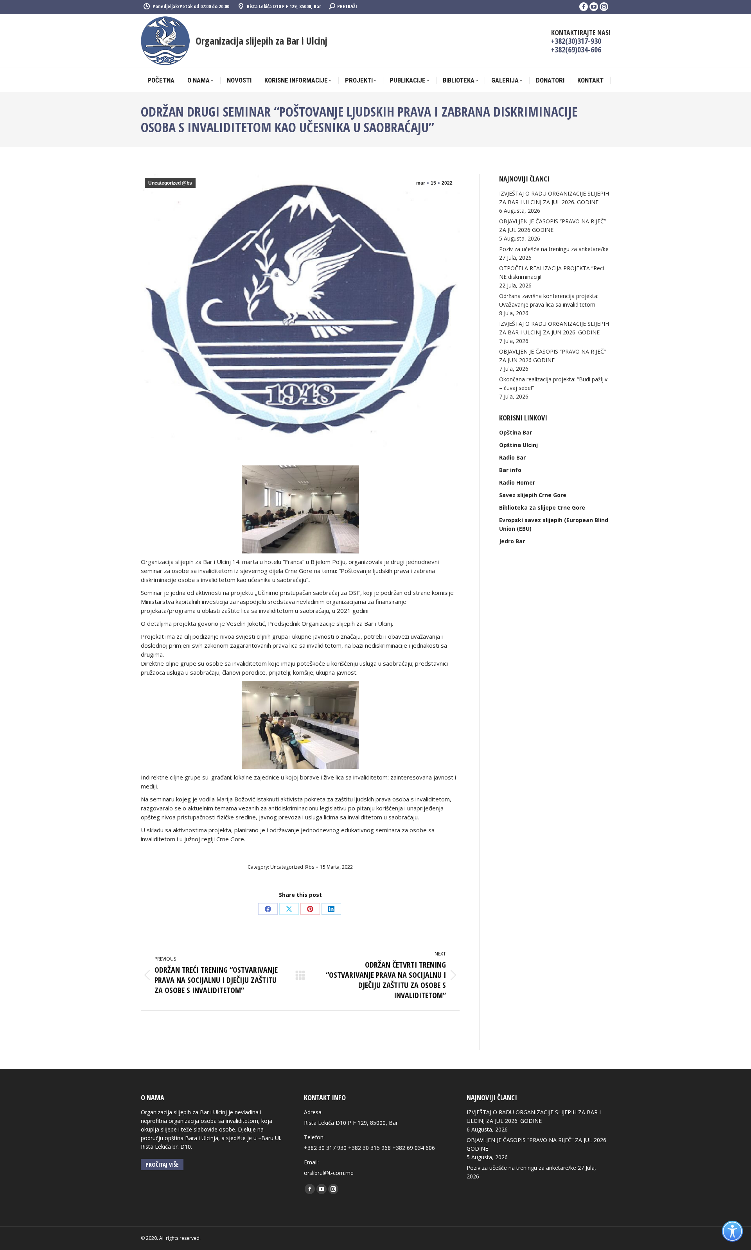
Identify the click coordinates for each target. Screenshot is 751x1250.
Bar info (510, 470)
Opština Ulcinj (518, 445)
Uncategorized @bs (170, 183)
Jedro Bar (512, 541)
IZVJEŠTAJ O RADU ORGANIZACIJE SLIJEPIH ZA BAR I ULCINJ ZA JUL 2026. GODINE (554, 198)
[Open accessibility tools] (732, 1231)
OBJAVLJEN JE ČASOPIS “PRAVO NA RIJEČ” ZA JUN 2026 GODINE (552, 356)
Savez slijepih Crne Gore (532, 495)
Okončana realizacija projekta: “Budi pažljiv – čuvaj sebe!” (553, 383)
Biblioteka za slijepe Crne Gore (542, 507)
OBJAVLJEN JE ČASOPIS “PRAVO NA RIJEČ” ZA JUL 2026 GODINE (552, 225)
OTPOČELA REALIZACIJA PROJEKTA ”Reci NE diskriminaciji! (551, 272)
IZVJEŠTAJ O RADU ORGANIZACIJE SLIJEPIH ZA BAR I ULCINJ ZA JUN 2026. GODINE (554, 328)
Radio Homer (517, 482)
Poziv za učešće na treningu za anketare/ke (554, 249)
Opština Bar (515, 432)
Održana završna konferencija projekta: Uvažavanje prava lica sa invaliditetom (548, 300)
